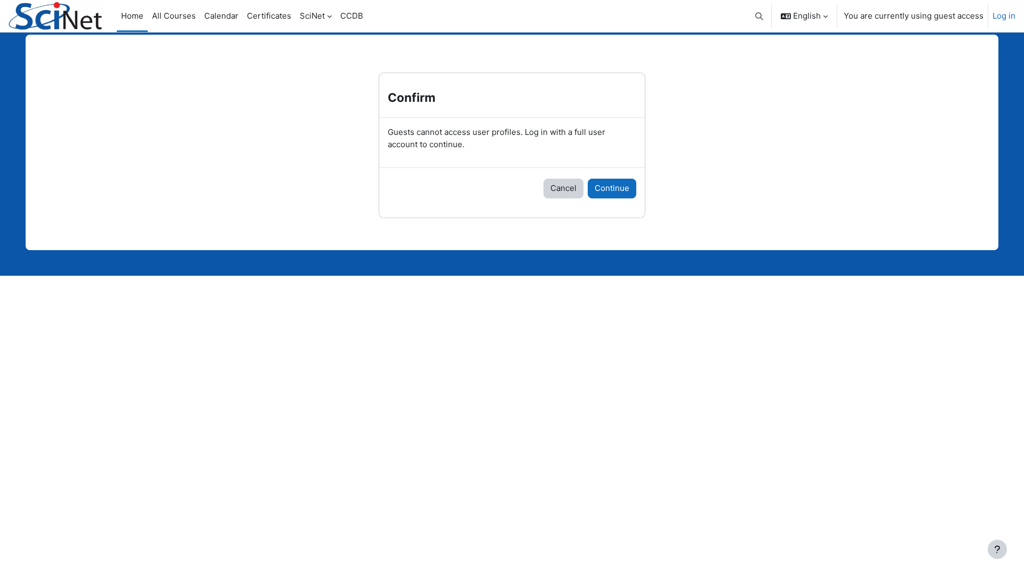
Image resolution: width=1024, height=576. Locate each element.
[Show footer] (997, 549)
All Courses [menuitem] (174, 16)
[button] (760, 16)
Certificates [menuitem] (269, 16)
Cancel (563, 188)
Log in (1004, 16)
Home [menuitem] (132, 16)
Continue (612, 188)
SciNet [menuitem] (312, 16)
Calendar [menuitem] (221, 16)
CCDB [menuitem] (351, 16)
